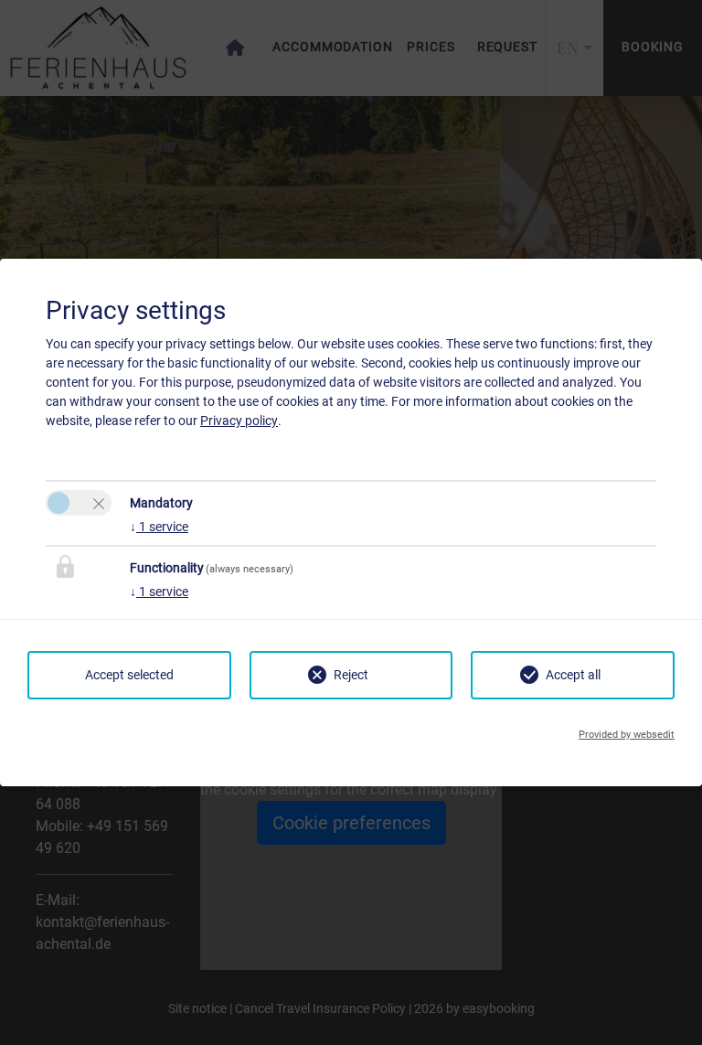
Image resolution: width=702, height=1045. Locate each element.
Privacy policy (239, 420)
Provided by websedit (627, 735)
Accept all (573, 674)
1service (159, 526)
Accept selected (129, 674)
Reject (351, 674)
